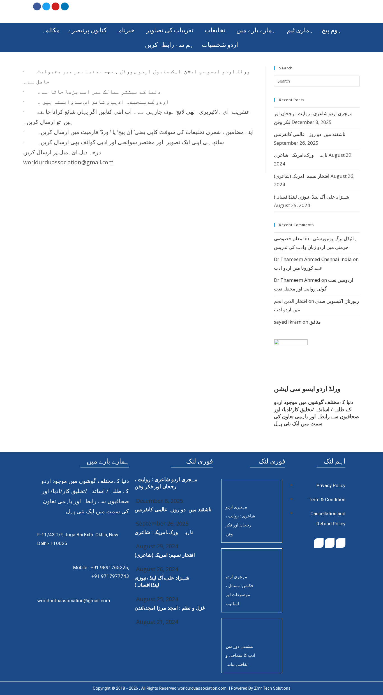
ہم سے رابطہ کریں (169, 44)
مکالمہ (51, 30)
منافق (315, 322)
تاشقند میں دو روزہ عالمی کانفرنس (309, 134)
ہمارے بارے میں (256, 30)
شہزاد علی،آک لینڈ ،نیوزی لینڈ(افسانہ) (311, 197)
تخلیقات (215, 30)
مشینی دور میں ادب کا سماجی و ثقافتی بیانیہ (240, 655)
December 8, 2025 (159, 501)
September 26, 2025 (161, 523)
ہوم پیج (331, 30)
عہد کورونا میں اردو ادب (298, 268)
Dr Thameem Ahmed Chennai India (313, 259)
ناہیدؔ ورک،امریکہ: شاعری (300, 155)
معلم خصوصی (288, 238)
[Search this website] (317, 81)
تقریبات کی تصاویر (169, 30)
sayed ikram (287, 322)
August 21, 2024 (156, 622)
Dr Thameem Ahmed (297, 280)
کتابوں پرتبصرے (87, 30)
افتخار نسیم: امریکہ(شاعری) (301, 176)
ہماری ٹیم (300, 30)
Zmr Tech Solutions (272, 688)
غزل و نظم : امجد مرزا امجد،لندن (170, 607)
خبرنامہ (125, 30)
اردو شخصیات (220, 44)
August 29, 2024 (156, 546)
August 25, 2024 (156, 599)
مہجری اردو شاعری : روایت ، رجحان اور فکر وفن (166, 483)
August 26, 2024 (156, 569)
